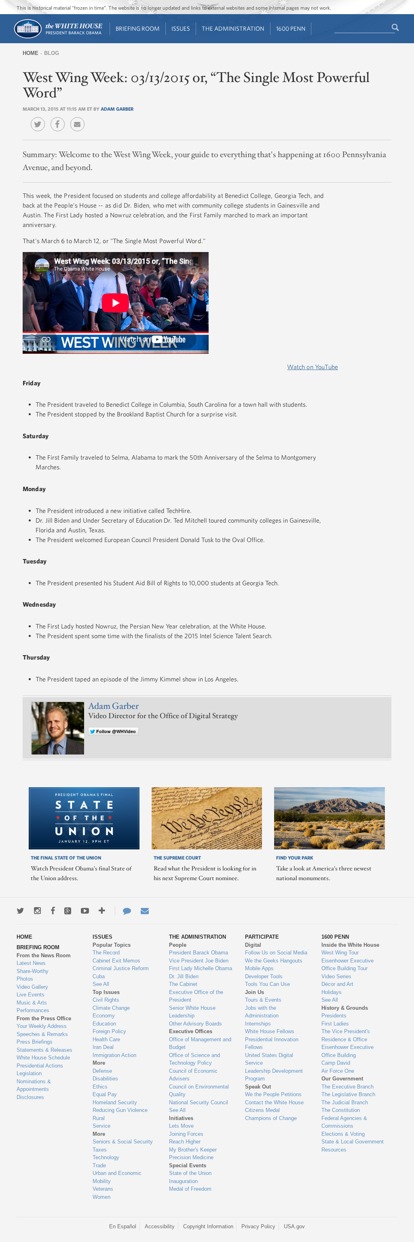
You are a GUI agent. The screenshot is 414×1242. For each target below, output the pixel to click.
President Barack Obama (198, 953)
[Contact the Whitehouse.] (123, 910)
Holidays (331, 992)
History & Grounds (344, 1008)
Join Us (254, 992)
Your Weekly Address (42, 1026)
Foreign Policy (109, 1031)
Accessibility (160, 1226)
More (99, 1063)
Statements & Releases (44, 1050)
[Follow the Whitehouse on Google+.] (67, 910)
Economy (104, 1016)
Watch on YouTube (312, 366)
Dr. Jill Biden (184, 976)
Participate (262, 937)
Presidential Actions (40, 1066)
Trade (99, 1165)
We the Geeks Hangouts (273, 961)
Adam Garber (117, 108)
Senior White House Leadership (192, 1012)
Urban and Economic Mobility (117, 1177)
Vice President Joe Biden (198, 961)
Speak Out (258, 1087)
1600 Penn (291, 28)
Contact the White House (274, 1102)
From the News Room (44, 955)
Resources (333, 1150)
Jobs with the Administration (262, 1012)
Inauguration (183, 1181)
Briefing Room (138, 28)
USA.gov (294, 1226)
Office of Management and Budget (200, 1043)
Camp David (335, 1063)
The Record (106, 953)
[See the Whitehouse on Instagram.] (37, 910)
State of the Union (190, 1173)
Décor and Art (337, 984)
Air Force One (337, 1071)
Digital (253, 945)
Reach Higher (185, 1142)
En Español (122, 1226)
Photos (25, 979)
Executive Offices (190, 1031)
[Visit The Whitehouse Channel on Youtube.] (85, 910)
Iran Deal (103, 1047)
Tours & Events (263, 1000)
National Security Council (198, 1102)
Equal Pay (105, 1094)
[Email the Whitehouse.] (145, 910)
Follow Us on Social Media (276, 953)
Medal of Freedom (190, 1189)
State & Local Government (352, 1142)
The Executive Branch (347, 1087)
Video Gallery (32, 987)
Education (104, 1024)
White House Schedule (43, 1058)
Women (101, 1197)
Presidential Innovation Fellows (271, 1043)
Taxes (100, 1150)
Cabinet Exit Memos (116, 961)
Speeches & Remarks (42, 1034)
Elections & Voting (343, 1134)
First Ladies (335, 1024)
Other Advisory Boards (195, 1024)
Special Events (187, 1165)
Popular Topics (112, 945)
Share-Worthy (33, 971)
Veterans (103, 1189)
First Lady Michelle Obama (200, 968)
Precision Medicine (191, 1157)
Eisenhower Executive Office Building (347, 1051)
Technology (106, 1157)
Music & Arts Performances (33, 1007)
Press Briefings (35, 1042)
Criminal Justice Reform (121, 968)
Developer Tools (264, 976)
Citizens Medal (262, 1110)
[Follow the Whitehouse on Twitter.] (20, 910)
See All (101, 984)
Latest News (31, 963)
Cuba (99, 976)
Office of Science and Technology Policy (194, 1059)
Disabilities (105, 1079)
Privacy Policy (258, 1226)
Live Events (30, 995)
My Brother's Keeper (193, 1150)
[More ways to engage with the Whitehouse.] (102, 910)
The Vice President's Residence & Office (345, 1035)
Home (30, 53)
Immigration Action (114, 1055)
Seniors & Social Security (123, 1142)
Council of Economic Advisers (193, 1075)
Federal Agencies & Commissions (344, 1122)
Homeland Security (115, 1102)
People (177, 945)
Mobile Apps (259, 968)
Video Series (336, 976)
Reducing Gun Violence (120, 1110)
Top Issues (106, 992)
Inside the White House (350, 945)
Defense (102, 1071)
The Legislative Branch (348, 1094)
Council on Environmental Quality (199, 1091)
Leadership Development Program (274, 1075)
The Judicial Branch (344, 1102)
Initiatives (181, 1118)
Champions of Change (271, 1118)
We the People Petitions (273, 1094)
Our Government (342, 1079)
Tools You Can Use (267, 984)
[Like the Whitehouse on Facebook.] (53, 910)
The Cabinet (183, 984)
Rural (99, 1118)
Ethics (100, 1087)
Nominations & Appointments (34, 1085)
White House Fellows (269, 1031)
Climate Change (111, 1008)
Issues (180, 28)
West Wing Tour (340, 953)
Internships (258, 1024)
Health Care (106, 1039)
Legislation (29, 1073)
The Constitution (340, 1110)
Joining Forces (186, 1134)
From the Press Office (44, 1018)
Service (101, 1126)
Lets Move (181, 1126)
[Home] (57, 38)
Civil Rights (106, 1000)
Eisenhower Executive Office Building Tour (347, 965)
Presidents (333, 1016)
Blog (51, 53)
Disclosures (30, 1097)
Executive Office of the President (196, 996)
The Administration (233, 28)
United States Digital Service (269, 1059)
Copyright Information (208, 1226)
